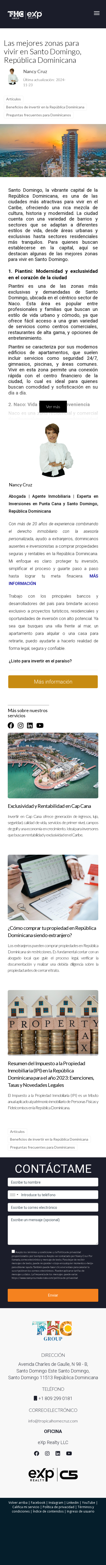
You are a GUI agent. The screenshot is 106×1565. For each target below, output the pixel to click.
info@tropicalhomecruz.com (53, 1420)
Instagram (56, 1502)
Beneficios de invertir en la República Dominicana (45, 107)
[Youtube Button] (39, 725)
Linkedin (73, 1502)
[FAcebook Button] (11, 725)
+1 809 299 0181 (55, 1398)
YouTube (88, 1502)
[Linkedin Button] (30, 725)
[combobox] (14, 1195)
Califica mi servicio (25, 1507)
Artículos (13, 99)
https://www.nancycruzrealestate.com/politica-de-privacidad (45, 1277)
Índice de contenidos (48, 1511)
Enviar (53, 1295)
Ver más (53, 406)
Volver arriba (18, 1502)
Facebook (38, 1502)
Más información (53, 682)
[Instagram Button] (20, 725)
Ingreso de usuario (80, 1511)
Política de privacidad (58, 1507)
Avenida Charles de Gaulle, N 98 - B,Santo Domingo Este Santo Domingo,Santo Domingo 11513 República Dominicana (53, 1370)
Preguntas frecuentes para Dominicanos (38, 115)
